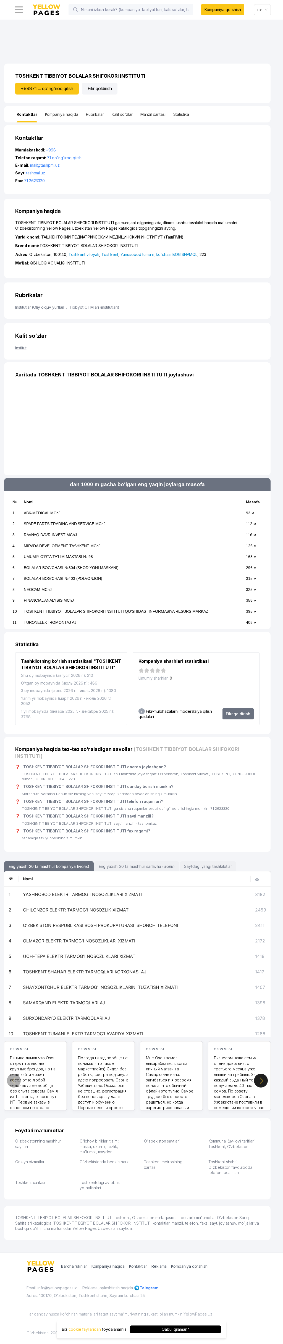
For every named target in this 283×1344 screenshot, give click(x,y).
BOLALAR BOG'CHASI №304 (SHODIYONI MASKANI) (71, 567)
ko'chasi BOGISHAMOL (176, 254)
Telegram (149, 1287)
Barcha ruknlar (74, 1266)
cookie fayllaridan (85, 1329)
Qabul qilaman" (175, 1329)
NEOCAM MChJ (38, 589)
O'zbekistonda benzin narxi (104, 1161)
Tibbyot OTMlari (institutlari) (94, 307)
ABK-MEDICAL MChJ (42, 513)
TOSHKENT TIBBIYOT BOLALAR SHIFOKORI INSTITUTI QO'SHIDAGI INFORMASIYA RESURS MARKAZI (116, 611)
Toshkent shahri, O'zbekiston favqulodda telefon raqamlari (230, 1167)
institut (21, 347)
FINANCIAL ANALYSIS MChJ (49, 600)
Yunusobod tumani (137, 254)
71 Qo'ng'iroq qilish (64, 157)
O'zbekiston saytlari (162, 1141)
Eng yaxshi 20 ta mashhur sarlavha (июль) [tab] (137, 866)
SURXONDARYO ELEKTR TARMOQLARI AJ (66, 1018)
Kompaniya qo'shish (223, 9)
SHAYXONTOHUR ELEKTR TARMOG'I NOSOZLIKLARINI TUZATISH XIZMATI (100, 987)
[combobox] (262, 9)
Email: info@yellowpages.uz (52, 1287)
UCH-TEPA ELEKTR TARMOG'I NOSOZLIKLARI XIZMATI (80, 956)
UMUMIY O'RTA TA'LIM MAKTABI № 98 (58, 556)
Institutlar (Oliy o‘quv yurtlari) (41, 307)
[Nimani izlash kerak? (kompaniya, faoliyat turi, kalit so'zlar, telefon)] (75, 9)
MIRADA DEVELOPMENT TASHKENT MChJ (62, 546)
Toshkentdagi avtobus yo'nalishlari (100, 1185)
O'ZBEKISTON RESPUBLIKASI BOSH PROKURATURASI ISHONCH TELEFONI (100, 925)
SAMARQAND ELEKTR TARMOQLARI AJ (64, 1002)
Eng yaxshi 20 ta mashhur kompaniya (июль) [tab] (49, 866)
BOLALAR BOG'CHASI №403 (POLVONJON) (63, 578)
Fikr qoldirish (100, 88)
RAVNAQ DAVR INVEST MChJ (50, 535)
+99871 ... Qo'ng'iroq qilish (47, 88)
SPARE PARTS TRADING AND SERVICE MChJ (65, 524)
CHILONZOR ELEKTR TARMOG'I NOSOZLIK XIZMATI (76, 910)
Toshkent (110, 254)
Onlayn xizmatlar (29, 1161)
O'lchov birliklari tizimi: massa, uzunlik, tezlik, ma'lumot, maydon (99, 1146)
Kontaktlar (138, 1266)
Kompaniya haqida (108, 1266)
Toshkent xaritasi (30, 1182)
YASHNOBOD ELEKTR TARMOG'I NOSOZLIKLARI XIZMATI (82, 894)
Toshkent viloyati (84, 254)
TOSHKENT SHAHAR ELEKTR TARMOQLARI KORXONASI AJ (84, 971)
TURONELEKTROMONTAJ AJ (50, 622)
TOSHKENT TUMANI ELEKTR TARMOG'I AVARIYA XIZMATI (83, 1033)
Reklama (159, 1266)
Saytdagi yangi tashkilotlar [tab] (208, 866)
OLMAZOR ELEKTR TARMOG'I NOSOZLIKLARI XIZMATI (79, 941)
